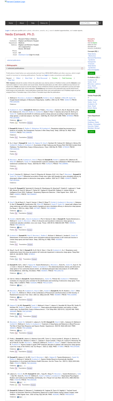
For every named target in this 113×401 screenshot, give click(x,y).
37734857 (60, 346)
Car (16, 122)
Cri (16, 384)
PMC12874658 (14, 118)
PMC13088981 (63, 164)
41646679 (68, 178)
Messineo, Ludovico (94, 84)
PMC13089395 (27, 132)
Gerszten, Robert (93, 126)
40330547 (44, 271)
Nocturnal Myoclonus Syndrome (94, 59)
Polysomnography (93, 70)
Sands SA (72, 98)
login (46, 75)
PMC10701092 (74, 346)
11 (24, 330)
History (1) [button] (44, 23)
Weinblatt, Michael (94, 128)
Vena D (52, 98)
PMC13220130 (14, 149)
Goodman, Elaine (93, 122)
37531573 (17, 363)
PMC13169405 (72, 295)
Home (11, 23)
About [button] (22, 23)
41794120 (66, 147)
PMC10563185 (31, 380)
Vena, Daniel (92, 86)
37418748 (17, 380)
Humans (30, 122)
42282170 (68, 100)
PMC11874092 (27, 311)
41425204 (33, 283)
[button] (100, 23)
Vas (16, 333)
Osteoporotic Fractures (92, 63)
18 (24, 365)
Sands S (20, 221)
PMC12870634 (14, 180)
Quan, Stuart (92, 106)
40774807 (37, 208)
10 (24, 273)
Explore (91, 73)
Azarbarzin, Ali (92, 80)
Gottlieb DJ (39, 112)
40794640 (70, 116)
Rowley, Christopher (94, 124)
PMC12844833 (31, 194)
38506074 (13, 328)
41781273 (49, 164)
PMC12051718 (58, 271)
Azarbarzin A (30, 98)
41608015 (17, 194)
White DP (65, 98)
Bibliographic (12, 65)
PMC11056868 (27, 328)
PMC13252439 (14, 102)
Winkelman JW (36, 128)
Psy (16, 137)
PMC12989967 (51, 208)
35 (24, 382)
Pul (16, 154)
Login (7, 30)
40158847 (58, 295)
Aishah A (46, 98)
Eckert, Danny (92, 108)
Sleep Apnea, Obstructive (92, 55)
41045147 (13, 132)
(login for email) (34, 55)
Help (32, 23)
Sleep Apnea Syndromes (92, 67)
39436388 (13, 311)
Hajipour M (38, 143)
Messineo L (21, 98)
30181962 (56, 394)
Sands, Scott (92, 82)
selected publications (14, 60)
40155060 (59, 239)
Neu (16, 259)
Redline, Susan (92, 88)
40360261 (72, 223)
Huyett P (20, 176)
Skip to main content (9, 3)
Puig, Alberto (92, 120)
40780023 (32, 254)
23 (24, 349)
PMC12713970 (47, 283)
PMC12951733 (20, 225)
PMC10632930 (31, 363)
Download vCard (24, 55)
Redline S (32, 112)
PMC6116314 (69, 394)
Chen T (73, 291)
